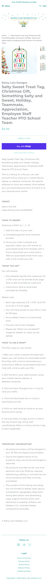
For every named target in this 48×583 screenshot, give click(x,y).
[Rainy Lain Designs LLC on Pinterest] (24, 545)
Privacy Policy (24, 561)
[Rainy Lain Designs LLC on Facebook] (18, 545)
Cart (44, 6)
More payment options (24, 152)
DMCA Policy (24, 565)
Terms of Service (24, 558)
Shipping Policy (24, 571)
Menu (7, 6)
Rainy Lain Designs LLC (31, 578)
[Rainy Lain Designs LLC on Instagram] (29, 545)
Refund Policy (24, 568)
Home (4, 35)
